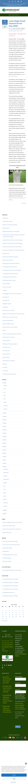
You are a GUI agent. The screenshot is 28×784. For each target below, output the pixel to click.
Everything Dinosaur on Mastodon (11, 585)
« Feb (3, 620)
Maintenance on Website (8, 310)
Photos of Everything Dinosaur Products (12, 333)
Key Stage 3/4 (6, 300)
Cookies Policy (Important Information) (12, 529)
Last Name (17, 689)
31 (6, 618)
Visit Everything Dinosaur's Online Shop (12, 570)
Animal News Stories (7, 221)
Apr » (6, 620)
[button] (26, 763)
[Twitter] (4, 665)
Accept (14, 775)
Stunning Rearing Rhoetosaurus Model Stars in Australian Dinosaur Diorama (7, 699)
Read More (24, 203)
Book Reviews (6, 228)
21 (19, 614)
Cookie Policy (13, 782)
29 (23, 616)
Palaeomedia (6, 551)
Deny (14, 778)
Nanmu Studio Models (8, 320)
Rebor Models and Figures (9, 360)
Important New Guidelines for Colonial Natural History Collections (7, 709)
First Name (17, 683)
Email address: (18, 676)
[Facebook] (2, 665)
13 (16, 612)
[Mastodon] (11, 665)
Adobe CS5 (5, 218)
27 (16, 616)
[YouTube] (8, 665)
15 (11, 642)
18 (9, 614)
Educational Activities (8, 260)
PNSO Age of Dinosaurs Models (10, 344)
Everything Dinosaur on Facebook (10, 579)
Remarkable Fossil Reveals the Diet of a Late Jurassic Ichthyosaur (7, 688)
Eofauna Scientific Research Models (11, 263)
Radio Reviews (6, 357)
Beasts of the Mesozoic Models (10, 224)
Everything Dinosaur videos (9, 280)
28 (19, 616)
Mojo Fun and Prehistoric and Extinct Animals (13, 313)
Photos (4, 330)
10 (6, 612)
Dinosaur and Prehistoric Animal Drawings (12, 243)
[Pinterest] (6, 665)
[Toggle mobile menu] (25, 9)
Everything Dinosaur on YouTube (10, 595)
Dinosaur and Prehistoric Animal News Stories (13, 250)
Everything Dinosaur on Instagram (11, 582)
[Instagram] (2, 667)
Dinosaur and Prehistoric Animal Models (12, 246)
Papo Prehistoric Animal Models (10, 327)
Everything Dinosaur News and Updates (12, 270)
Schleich (5, 364)
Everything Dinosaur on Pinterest (10, 589)
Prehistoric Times (7, 347)
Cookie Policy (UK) (7, 532)
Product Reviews (7, 354)
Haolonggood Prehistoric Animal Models (12, 293)
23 (2, 616)
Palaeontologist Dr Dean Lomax (10, 554)
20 (16, 614)
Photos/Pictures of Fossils (9, 337)
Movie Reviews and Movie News (10, 317)
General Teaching (7, 287)
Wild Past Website (7, 561)
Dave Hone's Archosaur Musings (10, 541)
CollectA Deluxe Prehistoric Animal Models (13, 240)
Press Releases (6, 350)
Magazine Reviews (7, 303)
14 (19, 612)
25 (9, 616)
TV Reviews (5, 370)
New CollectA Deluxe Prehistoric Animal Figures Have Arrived (7, 679)
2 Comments (19, 30)
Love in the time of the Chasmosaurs (11, 544)
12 (12, 612)
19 (12, 614)
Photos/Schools (6, 340)
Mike (11, 28)
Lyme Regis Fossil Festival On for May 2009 (17, 23)
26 (12, 616)
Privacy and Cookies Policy (9, 525)
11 (9, 612)
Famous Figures (6, 283)
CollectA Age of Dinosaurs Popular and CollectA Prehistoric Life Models (14, 235)
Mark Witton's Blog (7, 548)
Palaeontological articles (8, 323)
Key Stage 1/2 (6, 297)
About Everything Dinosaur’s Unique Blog (12, 522)
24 (6, 616)
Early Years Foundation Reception (10, 256)
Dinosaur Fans (6, 253)
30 (2, 618)
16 (2, 614)
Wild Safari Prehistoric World (9, 374)
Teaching (5, 367)
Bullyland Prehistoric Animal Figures (11, 231)
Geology (4, 290)
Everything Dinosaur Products (10, 277)
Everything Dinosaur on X (9, 592)
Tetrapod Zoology (7, 558)
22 (23, 614)
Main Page (14, 30)
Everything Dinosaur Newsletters (10, 273)
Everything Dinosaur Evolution (10, 266)
